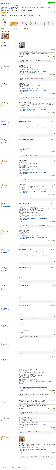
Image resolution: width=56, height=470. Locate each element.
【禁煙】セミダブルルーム (26, 54)
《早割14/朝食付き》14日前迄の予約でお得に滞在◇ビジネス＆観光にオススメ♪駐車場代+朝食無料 (34, 71)
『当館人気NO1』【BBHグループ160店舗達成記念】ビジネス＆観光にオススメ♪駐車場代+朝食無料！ (35, 53)
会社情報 (4, 467)
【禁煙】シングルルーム (26, 91)
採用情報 (19, 467)
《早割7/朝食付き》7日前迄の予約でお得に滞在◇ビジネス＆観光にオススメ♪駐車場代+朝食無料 (34, 449)
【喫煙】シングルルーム (26, 330)
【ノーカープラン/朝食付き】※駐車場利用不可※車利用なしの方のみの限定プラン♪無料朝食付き (34, 405)
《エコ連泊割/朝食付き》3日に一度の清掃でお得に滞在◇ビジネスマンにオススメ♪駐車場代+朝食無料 (35, 218)
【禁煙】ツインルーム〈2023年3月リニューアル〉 (29, 72)
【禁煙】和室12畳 (25, 173)
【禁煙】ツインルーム (25, 256)
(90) (20, 15)
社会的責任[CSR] (14, 467)
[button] (2, 36)
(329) (31, 15)
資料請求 (24, 467)
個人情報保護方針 (8, 467)
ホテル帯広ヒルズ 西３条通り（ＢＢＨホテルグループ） (17, 10)
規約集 (22, 467)
